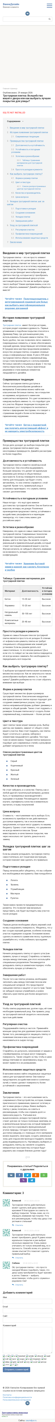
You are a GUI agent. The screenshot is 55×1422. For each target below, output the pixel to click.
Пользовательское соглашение (17, 1400)
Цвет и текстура (23, 182)
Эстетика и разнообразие (27, 156)
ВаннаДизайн (11, 4)
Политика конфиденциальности (17, 1397)
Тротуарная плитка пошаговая (12, 1414)
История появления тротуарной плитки (29, 132)
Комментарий (9, 1325)
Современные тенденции (27, 136)
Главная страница (10, 89)
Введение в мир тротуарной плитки (27, 128)
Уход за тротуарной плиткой (24, 225)
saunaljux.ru (31, 1420)
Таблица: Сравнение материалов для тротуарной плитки (29, 163)
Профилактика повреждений (29, 234)
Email (5, 1306)
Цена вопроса (22, 197)
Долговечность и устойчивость (30, 145)
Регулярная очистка (25, 230)
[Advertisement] (27, 54)
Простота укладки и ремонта (29, 169)
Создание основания (25, 213)
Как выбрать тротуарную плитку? (26, 174)
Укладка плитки (23, 217)
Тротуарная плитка (12, 325)
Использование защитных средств (32, 238)
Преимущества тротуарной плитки (26, 141)
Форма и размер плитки (27, 178)
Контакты (7, 1395)
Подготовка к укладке (26, 208)
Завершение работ (24, 221)
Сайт (5, 1316)
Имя (5, 1297)
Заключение (16, 242)
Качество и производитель (28, 193)
